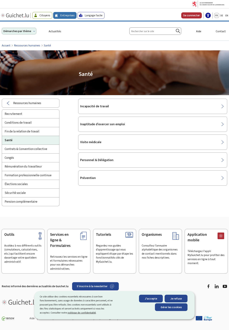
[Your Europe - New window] (204, 318)
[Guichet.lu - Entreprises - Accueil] (15, 15)
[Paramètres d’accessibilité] (208, 16)
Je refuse (176, 298)
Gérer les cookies (171, 307)
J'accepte (151, 298)
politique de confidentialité (82, 312)
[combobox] (155, 31)
